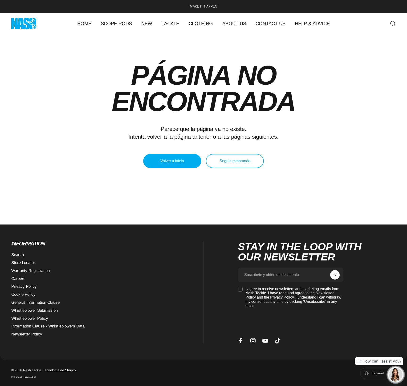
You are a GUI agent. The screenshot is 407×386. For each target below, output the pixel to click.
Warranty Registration (30, 270)
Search (17, 254)
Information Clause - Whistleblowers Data (48, 326)
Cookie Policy (23, 294)
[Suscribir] (335, 275)
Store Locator (23, 262)
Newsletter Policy (26, 334)
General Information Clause (35, 302)
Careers (18, 278)
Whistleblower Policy (29, 318)
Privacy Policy (24, 286)
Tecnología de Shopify (59, 370)
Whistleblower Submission (34, 310)
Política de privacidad (23, 377)
